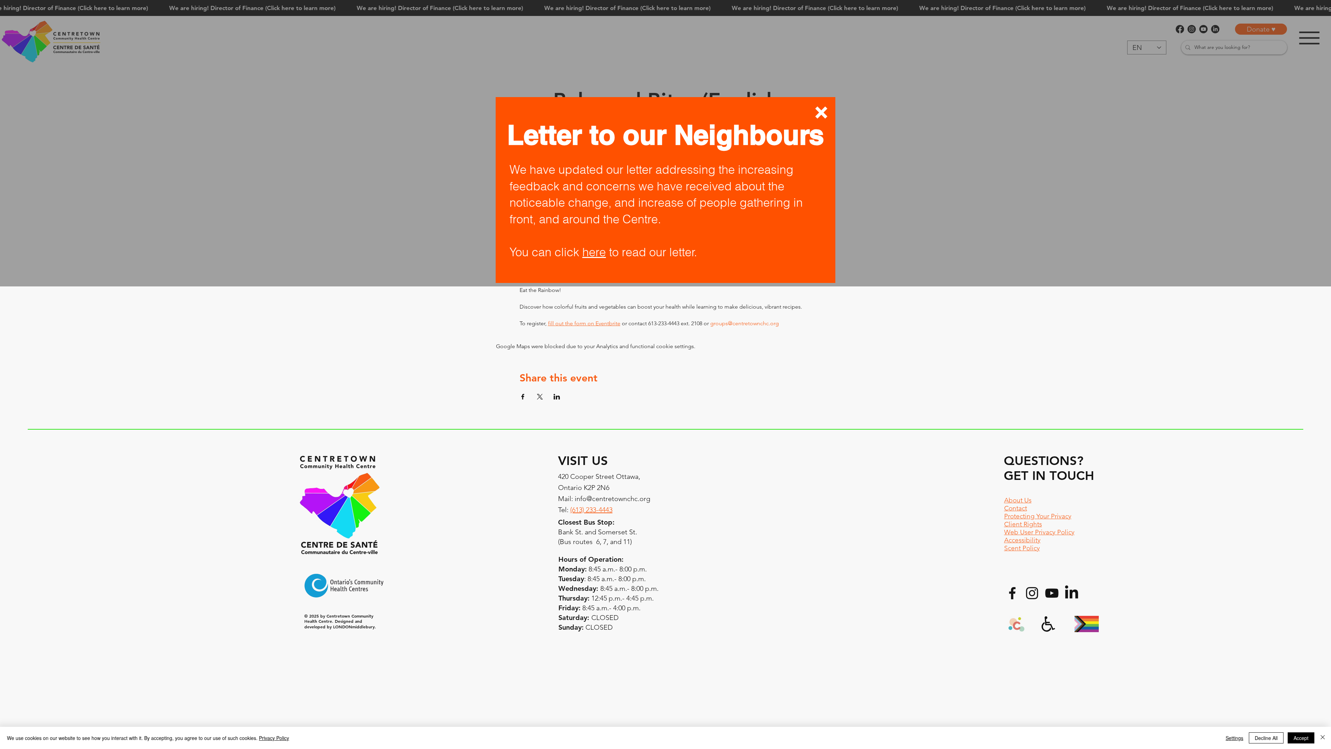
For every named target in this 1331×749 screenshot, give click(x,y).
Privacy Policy (274, 737)
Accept (1301, 737)
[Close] (1323, 737)
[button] (821, 112)
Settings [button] (1234, 737)
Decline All (1266, 737)
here (594, 252)
